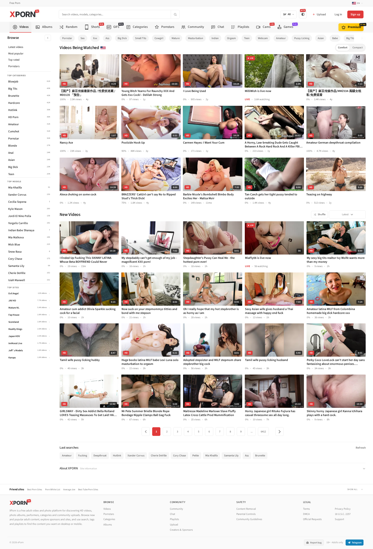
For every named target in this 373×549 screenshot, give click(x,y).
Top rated (13, 60)
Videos (107, 509)
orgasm (231, 38)
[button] (363, 38)
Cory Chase (179, 455)
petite (195, 455)
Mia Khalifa (211, 455)
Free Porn (14, 3)
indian (215, 38)
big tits (350, 38)
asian (321, 38)
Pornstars (13, 66)
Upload (174, 525)
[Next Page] (279, 431)
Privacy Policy (343, 509)
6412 (263, 432)
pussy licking (301, 38)
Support (339, 519)
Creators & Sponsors (181, 530)
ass (107, 38)
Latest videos (15, 47)
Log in (338, 14)
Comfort (342, 47)
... (252, 432)
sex (83, 38)
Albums (107, 525)
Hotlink (117, 455)
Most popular (16, 53)
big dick (122, 38)
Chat (172, 514)
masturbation (195, 38)
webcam (263, 38)
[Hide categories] (48, 38)
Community (176, 509)
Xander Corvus (136, 455)
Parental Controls (246, 514)
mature (176, 38)
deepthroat (99, 455)
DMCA (306, 514)
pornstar (67, 38)
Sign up (355, 14)
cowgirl (159, 38)
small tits (140, 38)
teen (247, 38)
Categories (109, 519)
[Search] (175, 14)
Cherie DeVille (159, 455)
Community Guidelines (249, 519)
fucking (82, 455)
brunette (260, 455)
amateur (281, 38)
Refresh (361, 447)
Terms (306, 509)
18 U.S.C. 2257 (343, 514)
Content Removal (246, 509)
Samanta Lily (231, 455)
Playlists (174, 519)
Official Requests (312, 519)
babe (335, 38)
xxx (95, 38)
